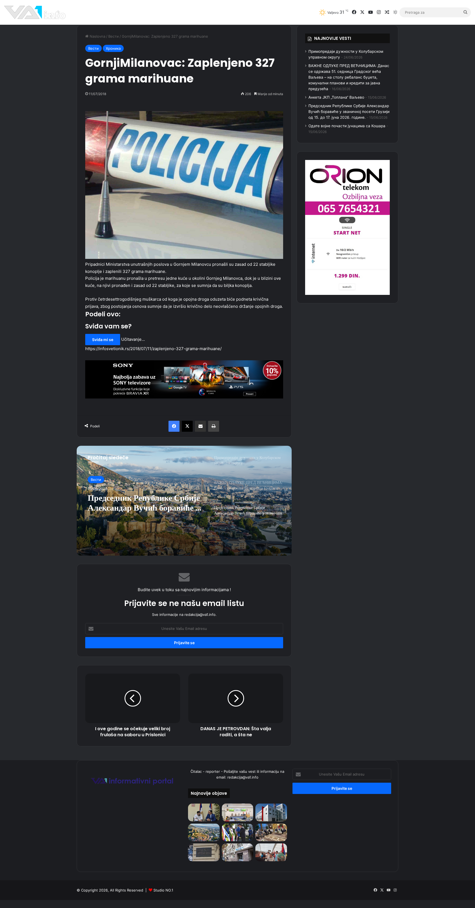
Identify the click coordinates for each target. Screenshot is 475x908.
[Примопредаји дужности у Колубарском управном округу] (203, 812)
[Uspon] (184, 379)
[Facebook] (174, 426)
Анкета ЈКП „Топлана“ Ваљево (336, 97)
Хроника (113, 48)
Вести (113, 36)
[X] (187, 426)
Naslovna (97, 36)
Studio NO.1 (163, 890)
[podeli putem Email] (200, 426)
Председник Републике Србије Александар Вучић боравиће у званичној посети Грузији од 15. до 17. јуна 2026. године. (349, 112)
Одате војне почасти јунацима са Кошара (346, 126)
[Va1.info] (34, 12)
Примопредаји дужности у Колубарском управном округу (145, 510)
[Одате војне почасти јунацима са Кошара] (237, 832)
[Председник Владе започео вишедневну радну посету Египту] (271, 832)
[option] (184, 501)
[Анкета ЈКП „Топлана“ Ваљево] (271, 812)
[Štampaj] (213, 426)
